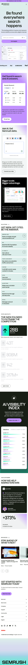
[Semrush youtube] (10, 625)
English (3, 619)
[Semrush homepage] (5, 4)
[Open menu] (26, 4)
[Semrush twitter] (15, 625)
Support (3, 609)
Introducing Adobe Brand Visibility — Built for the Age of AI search (9, 562)
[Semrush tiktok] (7, 625)
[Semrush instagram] (4, 625)
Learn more (6, 386)
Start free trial (6, 593)
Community (4, 613)
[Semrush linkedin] (1, 625)
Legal (2, 616)
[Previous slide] (2, 571)
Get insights (14, 41)
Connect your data (9, 171)
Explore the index (13, 420)
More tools (3, 602)
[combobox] (12, 37)
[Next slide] (7, 571)
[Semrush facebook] (12, 625)
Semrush (3, 599)
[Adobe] (3, 630)
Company (3, 606)
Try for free (7, 119)
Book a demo (7, 216)
